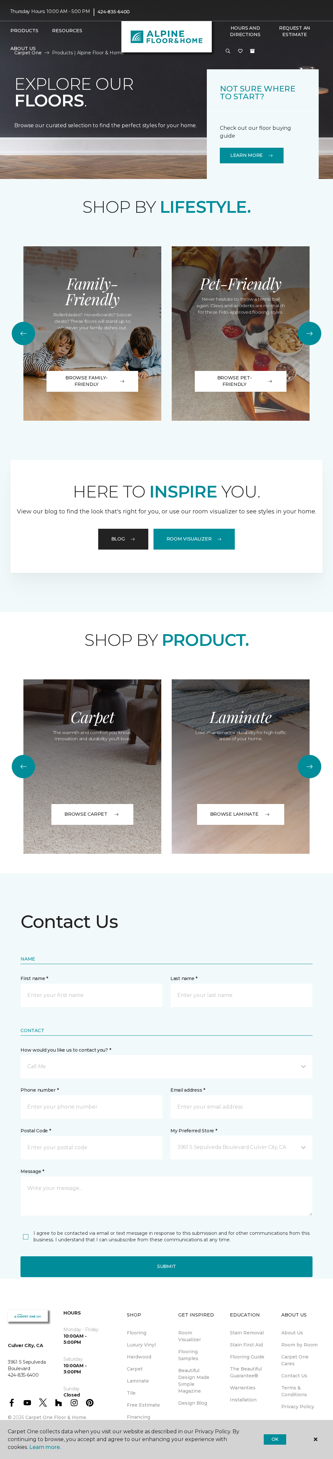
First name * (34, 978)
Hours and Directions (245, 31)
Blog (118, 539)
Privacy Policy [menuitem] (297, 1407)
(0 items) (252, 51)
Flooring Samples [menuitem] (188, 1355)
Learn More (246, 155)
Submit (166, 1266)
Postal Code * (35, 1130)
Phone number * (39, 1090)
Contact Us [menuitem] (294, 1376)
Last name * (183, 978)
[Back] (23, 333)
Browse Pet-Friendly (234, 381)
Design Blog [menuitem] (192, 1403)
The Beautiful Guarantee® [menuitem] (246, 1372)
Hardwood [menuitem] (139, 1357)
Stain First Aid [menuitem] (246, 1345)
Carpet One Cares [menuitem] (295, 1360)
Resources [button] (67, 31)
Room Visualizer (189, 539)
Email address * (187, 1090)
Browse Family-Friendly (86, 381)
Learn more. (45, 1447)
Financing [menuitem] (138, 1417)
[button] (228, 51)
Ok (275, 1439)
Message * (32, 1171)
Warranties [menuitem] (243, 1388)
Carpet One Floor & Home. (56, 1417)
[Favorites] (240, 51)
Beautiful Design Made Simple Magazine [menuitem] (193, 1381)
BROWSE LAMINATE (234, 814)
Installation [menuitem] (243, 1400)
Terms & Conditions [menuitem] (294, 1391)
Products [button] (24, 31)
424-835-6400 (114, 12)
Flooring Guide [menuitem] (247, 1357)
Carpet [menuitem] (135, 1369)
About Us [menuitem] (292, 1333)
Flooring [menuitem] (136, 1333)
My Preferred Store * (193, 1130)
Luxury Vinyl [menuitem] (141, 1345)
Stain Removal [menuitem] (247, 1333)
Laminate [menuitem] (138, 1381)
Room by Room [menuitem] (299, 1345)
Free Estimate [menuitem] (143, 1405)
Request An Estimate (294, 31)
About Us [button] (23, 48)
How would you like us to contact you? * (65, 1050)
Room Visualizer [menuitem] (189, 1336)
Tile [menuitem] (131, 1393)
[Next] (309, 333)
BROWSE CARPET (85, 814)
